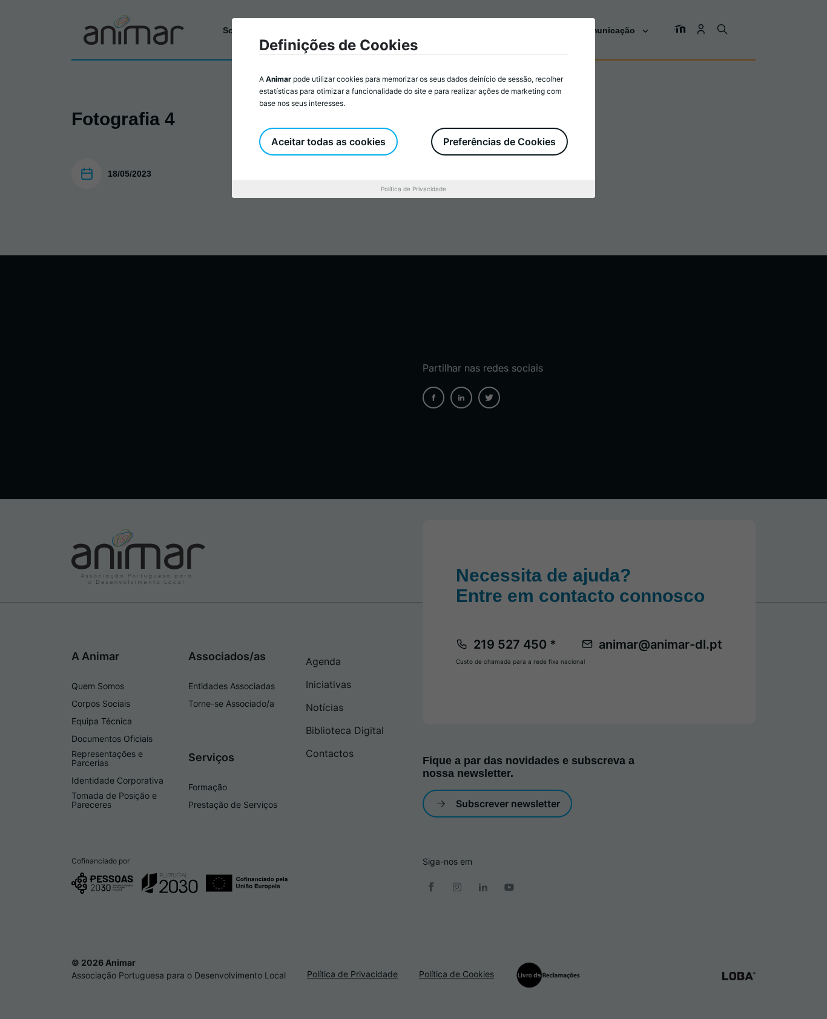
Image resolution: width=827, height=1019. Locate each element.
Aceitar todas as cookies (328, 142)
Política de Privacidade (413, 188)
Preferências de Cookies (499, 142)
